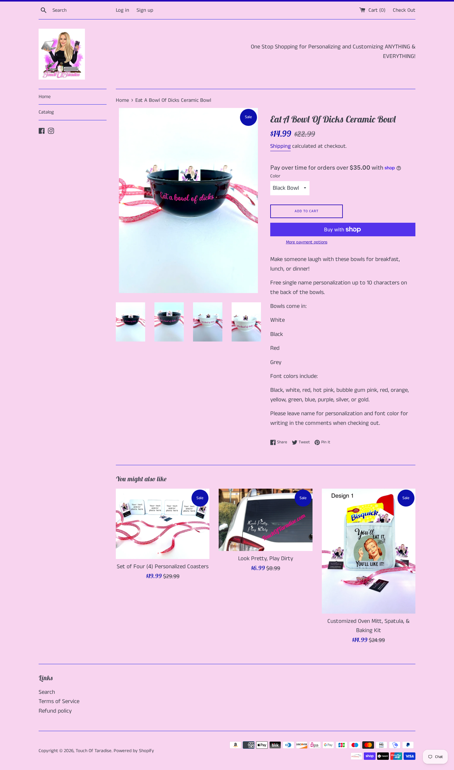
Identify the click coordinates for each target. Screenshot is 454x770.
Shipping (280, 146)
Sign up (145, 10)
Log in (122, 10)
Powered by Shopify (134, 750)
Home (45, 96)
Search (47, 692)
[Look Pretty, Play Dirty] (265, 520)
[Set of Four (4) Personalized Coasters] (162, 524)
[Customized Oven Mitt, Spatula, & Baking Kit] (368, 551)
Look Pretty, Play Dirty (265, 558)
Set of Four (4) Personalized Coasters (162, 566)
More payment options (306, 242)
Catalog (46, 112)
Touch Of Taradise (93, 750)
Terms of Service (59, 701)
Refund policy (55, 711)
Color (275, 176)
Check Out (404, 10)
